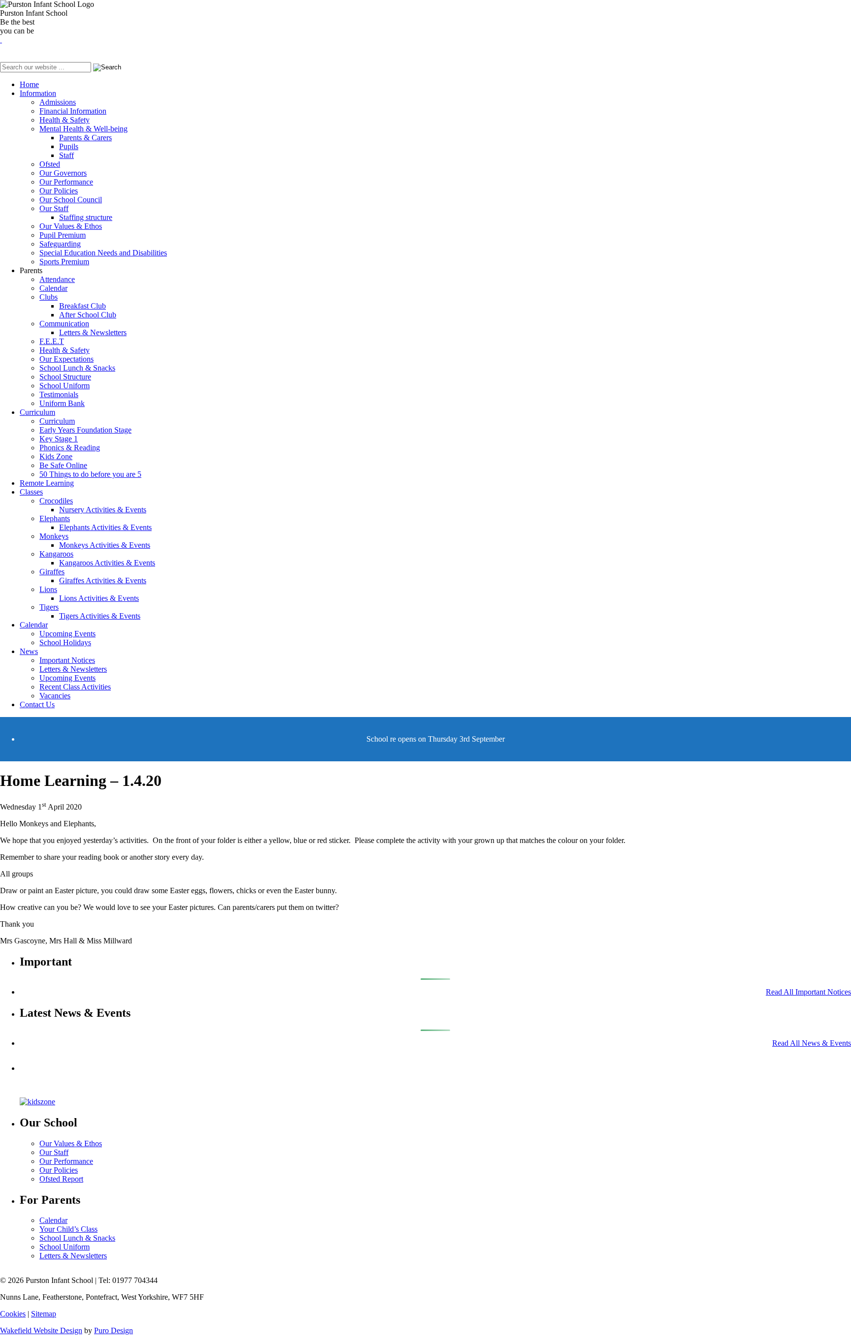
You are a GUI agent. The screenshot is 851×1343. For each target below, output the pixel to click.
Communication (64, 323)
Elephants (54, 518)
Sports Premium (64, 261)
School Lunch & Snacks (77, 368)
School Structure (65, 377)
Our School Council (70, 199)
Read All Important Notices (808, 992)
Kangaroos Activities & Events (107, 563)
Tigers (49, 607)
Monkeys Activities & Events (104, 545)
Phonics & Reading (69, 447)
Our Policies (58, 191)
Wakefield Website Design (41, 1330)
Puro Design (113, 1330)
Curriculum (37, 412)
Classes (31, 492)
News (29, 651)
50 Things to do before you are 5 (90, 474)
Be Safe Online (63, 465)
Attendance (57, 279)
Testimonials (58, 394)
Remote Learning (47, 483)
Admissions (57, 102)
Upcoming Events (67, 633)
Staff (66, 155)
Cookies (13, 1314)
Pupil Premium (62, 235)
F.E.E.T (51, 341)
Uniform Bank (62, 403)
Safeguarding (60, 244)
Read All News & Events (811, 1043)
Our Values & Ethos (70, 226)
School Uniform (64, 385)
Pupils (68, 146)
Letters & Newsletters (93, 332)
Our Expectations (66, 359)
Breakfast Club (82, 306)
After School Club (87, 315)
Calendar (53, 288)
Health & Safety (64, 120)
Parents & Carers (85, 137)
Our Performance (66, 182)
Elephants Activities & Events (105, 527)
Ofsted (49, 164)
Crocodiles (56, 501)
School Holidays (65, 642)
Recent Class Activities (75, 687)
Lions (48, 589)
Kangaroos (56, 554)
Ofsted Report (61, 1179)
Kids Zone (55, 456)
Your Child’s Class (68, 1229)
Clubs (48, 297)
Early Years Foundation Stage (85, 430)
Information (38, 93)
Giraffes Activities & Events (102, 580)
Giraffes (52, 571)
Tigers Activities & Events (99, 616)
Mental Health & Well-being (83, 129)
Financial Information (72, 111)
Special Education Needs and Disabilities (103, 253)
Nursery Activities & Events (102, 509)
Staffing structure (85, 217)
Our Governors (63, 173)
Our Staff (53, 208)
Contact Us (37, 704)
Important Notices (67, 660)
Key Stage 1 (58, 439)
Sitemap (43, 1314)
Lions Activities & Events (99, 598)
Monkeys (53, 536)
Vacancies (54, 695)
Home (29, 84)
